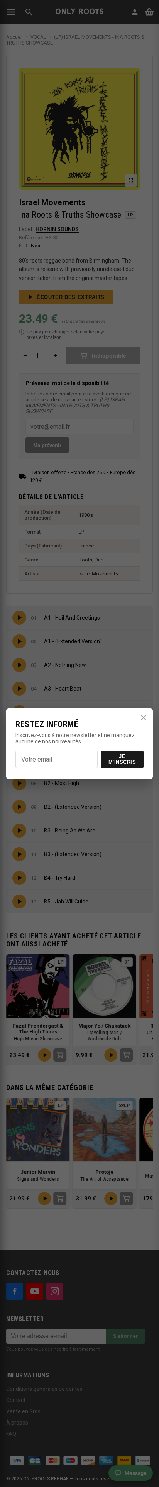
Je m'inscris (122, 759)
